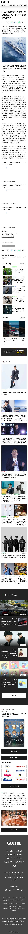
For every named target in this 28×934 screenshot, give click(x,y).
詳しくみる (14, 830)
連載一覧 (14, 695)
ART (18, 872)
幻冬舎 (22, 900)
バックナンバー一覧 (14, 786)
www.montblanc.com (7, 236)
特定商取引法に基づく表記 (14, 906)
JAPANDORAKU (16, 897)
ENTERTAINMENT (10, 877)
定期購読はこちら (14, 758)
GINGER (24, 897)
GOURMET (20, 5)
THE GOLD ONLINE (15, 900)
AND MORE (12, 255)
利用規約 (23, 903)
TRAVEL (13, 872)
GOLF (25, 5)
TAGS (14, 866)
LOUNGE (8, 862)
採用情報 (14, 910)
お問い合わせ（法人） (20, 908)
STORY (19, 858)
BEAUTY (14, 875)
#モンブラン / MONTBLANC (8, 246)
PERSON (3, 5)
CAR (14, 5)
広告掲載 (5, 903)
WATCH (9, 5)
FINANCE (20, 877)
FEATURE (9, 851)
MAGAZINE (19, 862)
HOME (3, 255)
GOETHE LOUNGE (6, 897)
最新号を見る (14, 751)
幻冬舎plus (6, 900)
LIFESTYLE (7, 255)
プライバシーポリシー (14, 903)
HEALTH (8, 875)
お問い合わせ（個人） (7, 908)
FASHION (7, 872)
